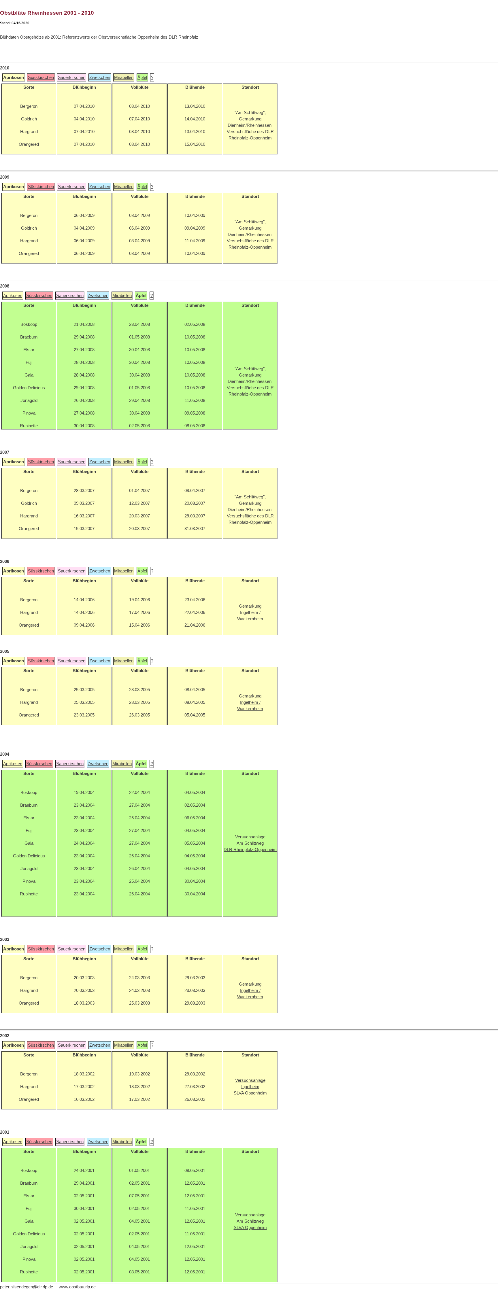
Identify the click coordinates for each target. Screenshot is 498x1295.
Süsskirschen (41, 77)
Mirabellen (123, 77)
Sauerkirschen (71, 77)
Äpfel (142, 77)
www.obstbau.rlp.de (77, 1287)
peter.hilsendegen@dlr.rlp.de (26, 1287)
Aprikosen (12, 295)
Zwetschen (99, 77)
